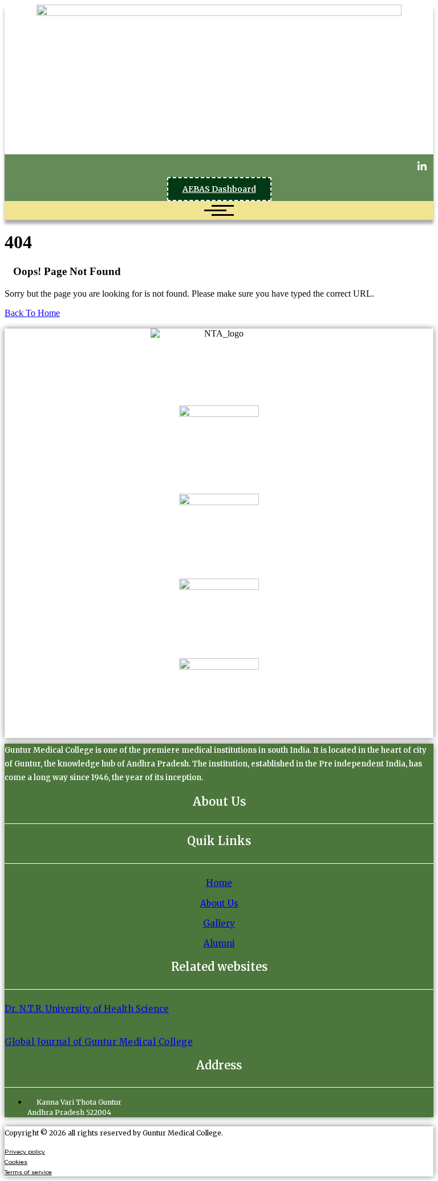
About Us (219, 903)
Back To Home (32, 313)
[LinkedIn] (422, 165)
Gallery (219, 923)
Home (219, 882)
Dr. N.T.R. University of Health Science (87, 1008)
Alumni (219, 943)
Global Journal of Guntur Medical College (99, 1041)
